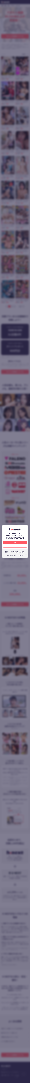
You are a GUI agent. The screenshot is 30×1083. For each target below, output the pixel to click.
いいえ (15, 546)
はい (15, 542)
